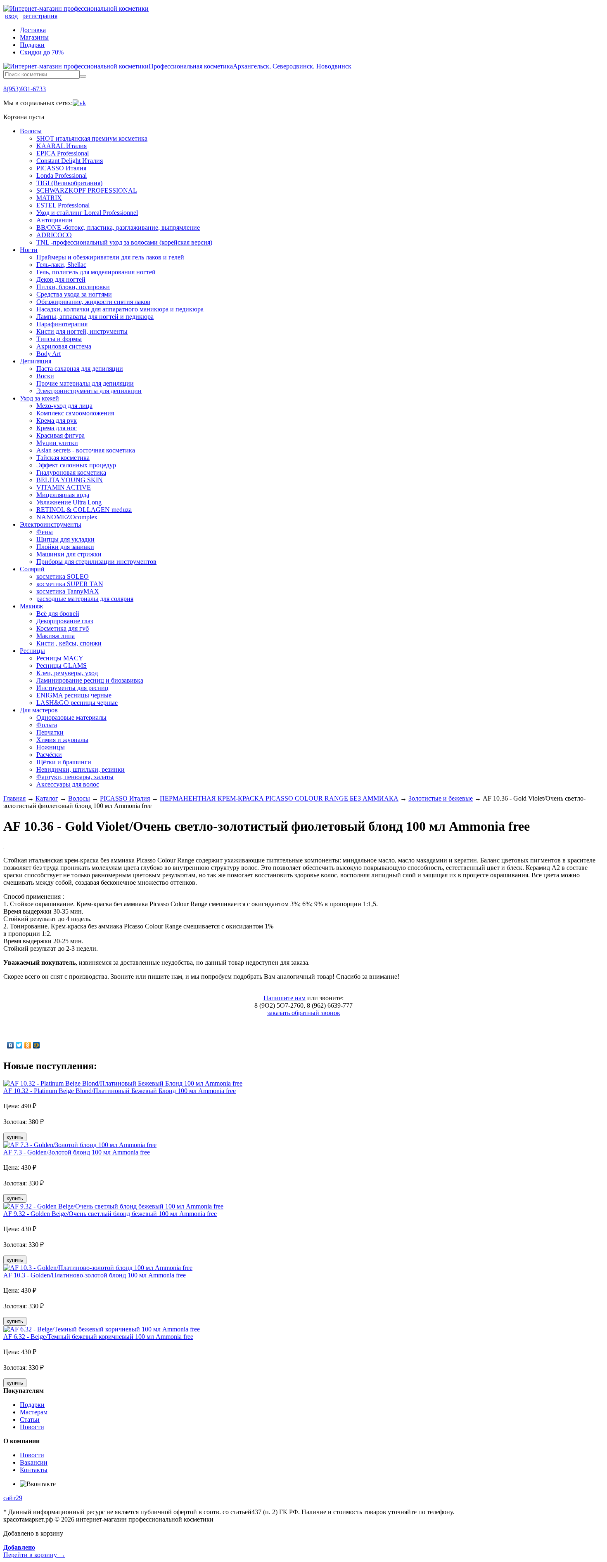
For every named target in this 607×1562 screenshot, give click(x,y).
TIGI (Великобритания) (69, 182)
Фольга (46, 724)
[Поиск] (83, 76)
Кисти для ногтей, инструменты (82, 331)
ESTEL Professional (63, 205)
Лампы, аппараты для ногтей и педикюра (95, 316)
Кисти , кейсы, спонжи (69, 643)
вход (11, 15)
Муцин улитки (57, 442)
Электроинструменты (50, 524)
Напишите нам (284, 997)
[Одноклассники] (28, 1045)
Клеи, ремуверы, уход (67, 672)
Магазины (34, 37)
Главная (14, 798)
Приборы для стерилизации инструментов (96, 561)
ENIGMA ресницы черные (73, 695)
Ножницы (50, 747)
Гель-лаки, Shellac (61, 264)
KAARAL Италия (61, 145)
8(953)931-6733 (24, 88)
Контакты (33, 1469)
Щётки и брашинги (63, 762)
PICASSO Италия (61, 168)
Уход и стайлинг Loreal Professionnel (87, 212)
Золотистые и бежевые (440, 798)
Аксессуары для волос (67, 784)
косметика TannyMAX (67, 591)
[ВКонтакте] (10, 1045)
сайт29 (12, 1497)
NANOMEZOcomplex (66, 517)
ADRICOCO (54, 234)
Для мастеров (39, 710)
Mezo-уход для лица (64, 405)
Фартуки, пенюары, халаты (75, 776)
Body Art (48, 353)
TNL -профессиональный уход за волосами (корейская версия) (124, 242)
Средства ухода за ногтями (74, 294)
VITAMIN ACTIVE (63, 487)
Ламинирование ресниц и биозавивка (89, 680)
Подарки (32, 44)
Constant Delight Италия (69, 160)
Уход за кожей (39, 398)
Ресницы (32, 650)
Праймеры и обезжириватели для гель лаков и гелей (110, 257)
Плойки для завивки (65, 546)
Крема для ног (56, 427)
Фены (44, 531)
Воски (45, 375)
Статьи (30, 1419)
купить (15, 1137)
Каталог (47, 798)
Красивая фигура (60, 435)
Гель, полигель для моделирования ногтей (96, 272)
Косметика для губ (62, 628)
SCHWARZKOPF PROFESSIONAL (86, 190)
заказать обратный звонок (303, 1012)
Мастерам (33, 1412)
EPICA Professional (62, 153)
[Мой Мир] (36, 1045)
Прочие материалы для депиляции (85, 383)
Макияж (31, 606)
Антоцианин (54, 220)
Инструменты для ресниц (72, 687)
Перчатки (50, 732)
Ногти (29, 249)
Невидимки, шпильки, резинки (80, 769)
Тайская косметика (63, 457)
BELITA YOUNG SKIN (69, 479)
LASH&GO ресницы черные (77, 702)
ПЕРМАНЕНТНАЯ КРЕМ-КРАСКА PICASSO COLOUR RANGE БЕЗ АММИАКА (279, 798)
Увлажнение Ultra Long (69, 502)
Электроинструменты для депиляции (89, 390)
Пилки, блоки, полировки (73, 286)
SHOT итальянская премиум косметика (91, 138)
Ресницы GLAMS (61, 665)
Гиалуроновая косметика (71, 472)
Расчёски (49, 754)
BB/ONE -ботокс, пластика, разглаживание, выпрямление (118, 227)
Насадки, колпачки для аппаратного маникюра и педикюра (120, 309)
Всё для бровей (57, 613)
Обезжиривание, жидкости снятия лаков (93, 301)
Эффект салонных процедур (76, 465)
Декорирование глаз (64, 620)
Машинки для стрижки (69, 554)
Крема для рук (56, 420)
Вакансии (33, 1462)
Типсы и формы (59, 338)
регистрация (39, 15)
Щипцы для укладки (65, 539)
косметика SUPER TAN (69, 583)
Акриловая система (63, 346)
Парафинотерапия (62, 323)
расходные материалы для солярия (84, 598)
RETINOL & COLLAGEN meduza (84, 509)
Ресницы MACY (59, 658)
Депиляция (35, 361)
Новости (32, 1426)
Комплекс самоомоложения (75, 413)
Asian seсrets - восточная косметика (85, 450)
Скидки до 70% (42, 52)
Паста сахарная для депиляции (79, 368)
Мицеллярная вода (62, 494)
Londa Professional (61, 175)
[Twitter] (19, 1045)
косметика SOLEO (62, 576)
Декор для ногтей (60, 279)
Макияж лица (55, 635)
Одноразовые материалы (71, 717)
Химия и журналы (62, 739)
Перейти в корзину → (34, 1551)
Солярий (32, 568)
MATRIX (49, 197)
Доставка (33, 29)
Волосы (31, 130)
